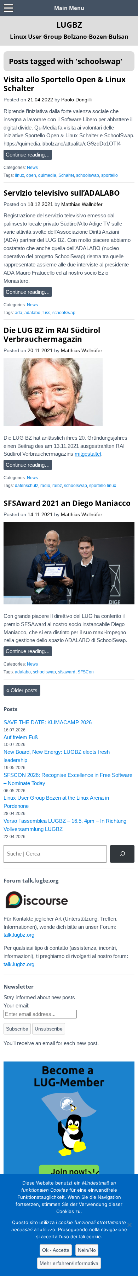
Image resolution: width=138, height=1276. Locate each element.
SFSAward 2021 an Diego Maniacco (67, 503)
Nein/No (87, 1250)
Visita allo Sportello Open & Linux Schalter (65, 84)
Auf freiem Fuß (21, 737)
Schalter (66, 175)
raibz (57, 485)
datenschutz (26, 485)
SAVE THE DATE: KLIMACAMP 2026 (48, 722)
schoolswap (87, 175)
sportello (109, 175)
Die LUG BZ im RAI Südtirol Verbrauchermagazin (52, 334)
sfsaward (66, 671)
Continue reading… (28, 155)
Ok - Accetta (55, 1250)
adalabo (32, 312)
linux (19, 175)
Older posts (22, 690)
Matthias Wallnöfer (82, 204)
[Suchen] (122, 853)
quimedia (47, 175)
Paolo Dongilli (76, 99)
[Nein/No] (129, 1224)
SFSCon (85, 671)
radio (45, 485)
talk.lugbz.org (19, 935)
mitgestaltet (88, 454)
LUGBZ (69, 24)
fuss (46, 312)
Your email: (16, 1005)
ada (18, 312)
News (32, 167)
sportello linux (102, 485)
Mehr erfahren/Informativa (69, 1263)
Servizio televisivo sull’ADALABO (62, 192)
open (31, 175)
